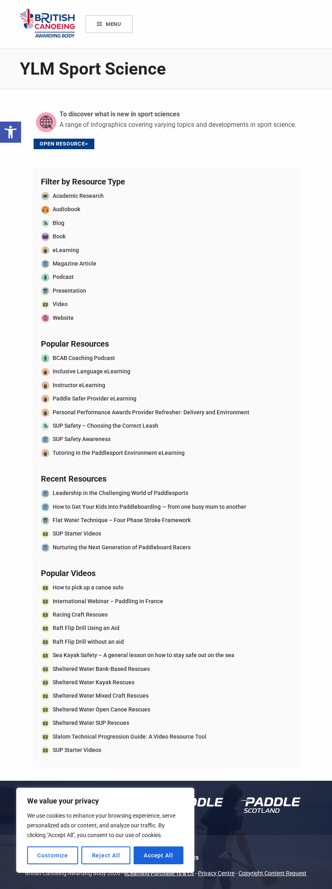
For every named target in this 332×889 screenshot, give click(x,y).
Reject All (106, 855)
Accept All (158, 855)
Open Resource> (64, 144)
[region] (105, 830)
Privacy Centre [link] (216, 873)
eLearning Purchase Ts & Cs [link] (159, 873)
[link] (10, 132)
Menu (113, 24)
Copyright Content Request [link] (272, 873)
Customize (52, 855)
